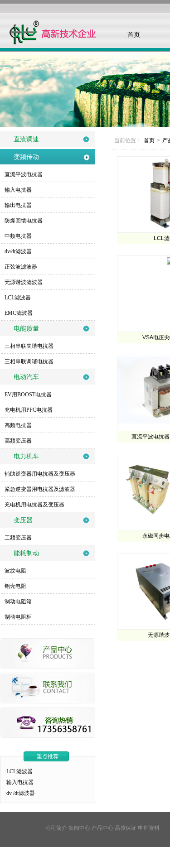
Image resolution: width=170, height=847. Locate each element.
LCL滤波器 (18, 297)
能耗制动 (26, 553)
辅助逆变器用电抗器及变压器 (40, 474)
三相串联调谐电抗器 (29, 361)
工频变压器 (18, 537)
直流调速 (26, 139)
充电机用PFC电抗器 (29, 410)
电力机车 (26, 456)
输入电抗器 (18, 190)
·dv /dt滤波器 (20, 793)
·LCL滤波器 (19, 771)
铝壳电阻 (15, 586)
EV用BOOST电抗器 (28, 394)
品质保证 (125, 828)
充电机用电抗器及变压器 (34, 504)
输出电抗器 (18, 205)
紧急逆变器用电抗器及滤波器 (40, 489)
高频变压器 (18, 441)
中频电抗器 (18, 236)
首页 (133, 34)
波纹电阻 (15, 571)
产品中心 (102, 828)
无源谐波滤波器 (24, 282)
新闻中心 (79, 828)
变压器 (23, 520)
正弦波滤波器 (21, 267)
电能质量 (26, 328)
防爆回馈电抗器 (24, 220)
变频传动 (26, 156)
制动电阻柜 (18, 617)
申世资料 (149, 828)
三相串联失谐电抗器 (29, 346)
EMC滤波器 (19, 313)
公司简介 (56, 828)
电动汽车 (26, 376)
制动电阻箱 (18, 601)
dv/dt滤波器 (18, 251)
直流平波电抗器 (24, 174)
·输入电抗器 (19, 782)
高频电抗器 (18, 425)
